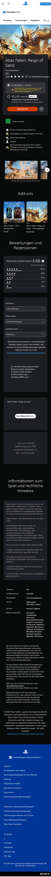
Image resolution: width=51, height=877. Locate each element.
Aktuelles (7, 20)
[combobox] (25, 309)
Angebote (35, 20)
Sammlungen (21, 20)
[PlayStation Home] (25, 3)
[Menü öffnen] (3, 4)
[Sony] (45, 876)
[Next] (47, 170)
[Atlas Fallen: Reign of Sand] (21, 170)
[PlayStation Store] (12, 12)
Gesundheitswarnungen (15, 686)
